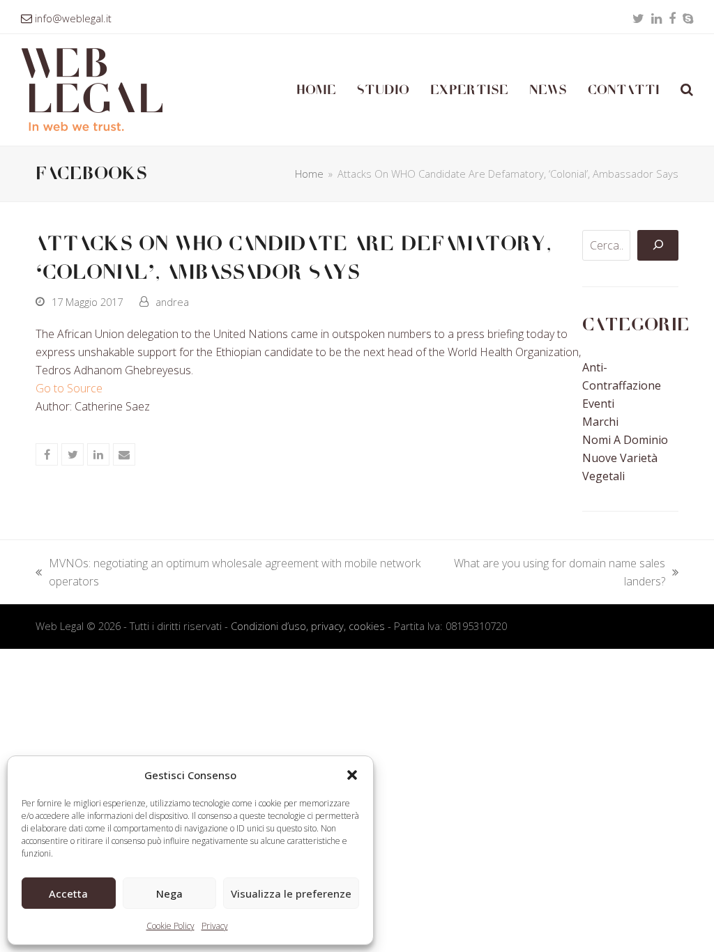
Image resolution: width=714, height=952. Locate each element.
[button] (352, 775)
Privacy (215, 926)
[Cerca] (657, 245)
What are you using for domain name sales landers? (552, 572)
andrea (172, 302)
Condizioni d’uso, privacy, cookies (308, 626)
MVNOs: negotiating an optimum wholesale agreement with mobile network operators (228, 572)
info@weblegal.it (73, 18)
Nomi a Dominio (625, 439)
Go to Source (69, 388)
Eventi (598, 403)
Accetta (68, 893)
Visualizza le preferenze (291, 893)
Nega (169, 893)
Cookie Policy (170, 926)
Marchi (600, 421)
